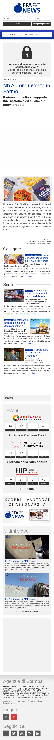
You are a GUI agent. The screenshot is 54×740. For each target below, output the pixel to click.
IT (14, 717)
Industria (13, 79)
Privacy (39, 701)
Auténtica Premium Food (27, 435)
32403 (40, 697)
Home (5, 79)
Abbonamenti (21, 701)
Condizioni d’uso (9, 703)
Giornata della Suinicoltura (27, 462)
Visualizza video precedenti (27, 612)
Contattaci (31, 701)
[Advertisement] (27, 146)
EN (6, 717)
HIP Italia (27, 489)
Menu (12, 34)
